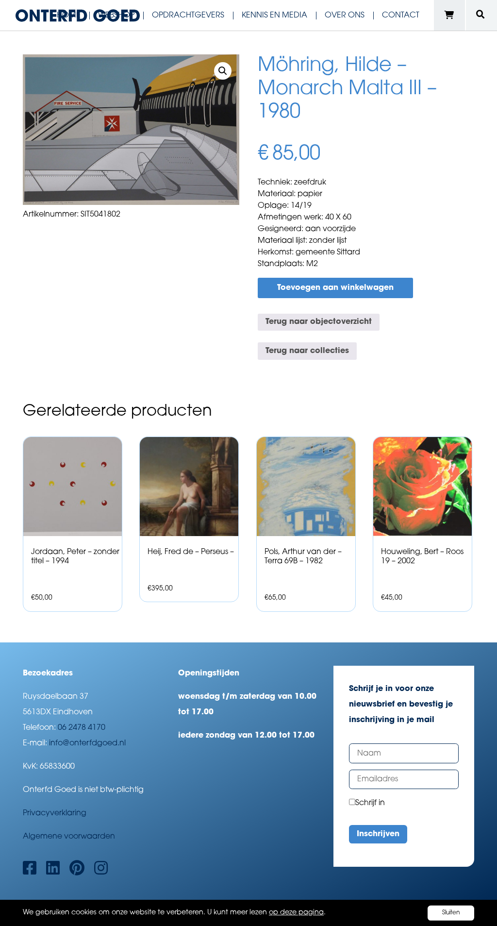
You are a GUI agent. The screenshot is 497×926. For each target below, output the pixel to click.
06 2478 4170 (81, 728)
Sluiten (451, 913)
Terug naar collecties (307, 351)
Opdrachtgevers (188, 15)
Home (69, 15)
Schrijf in (370, 803)
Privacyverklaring (54, 813)
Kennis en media (274, 15)
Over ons (344, 15)
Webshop (116, 15)
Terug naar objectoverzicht (318, 322)
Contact (400, 15)
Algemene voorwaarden (69, 837)
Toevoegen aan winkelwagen (335, 288)
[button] (223, 71)
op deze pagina (296, 912)
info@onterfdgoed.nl (87, 743)
